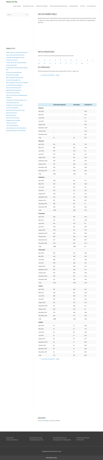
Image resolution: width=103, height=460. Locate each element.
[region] (17, 31)
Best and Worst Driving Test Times (15, 110)
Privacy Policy (10, 437)
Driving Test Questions (12, 107)
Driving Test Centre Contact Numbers (16, 62)
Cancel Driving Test (11, 123)
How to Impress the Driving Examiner (16, 128)
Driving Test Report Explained (14, 85)
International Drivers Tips (60, 437)
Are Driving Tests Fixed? (12, 92)
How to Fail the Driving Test (13, 87)
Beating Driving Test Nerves (13, 90)
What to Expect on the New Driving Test (16, 52)
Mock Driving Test (11, 115)
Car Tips (82, 6)
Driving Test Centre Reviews (14, 72)
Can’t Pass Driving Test (12, 102)
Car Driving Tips (91, 6)
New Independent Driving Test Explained (17, 82)
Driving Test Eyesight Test (13, 80)
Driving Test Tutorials (41, 6)
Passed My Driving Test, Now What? (15, 130)
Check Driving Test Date (12, 118)
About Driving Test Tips (36, 437)
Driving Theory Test (28, 6)
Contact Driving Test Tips (36, 440)
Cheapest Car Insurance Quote (14, 105)
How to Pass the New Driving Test (15, 55)
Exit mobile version (51, 457)
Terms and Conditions (12, 440)
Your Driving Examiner (12, 125)
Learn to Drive (17, 6)
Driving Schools (73, 6)
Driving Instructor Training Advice (62, 440)
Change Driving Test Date (13, 120)
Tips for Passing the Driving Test (58, 6)
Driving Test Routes (11, 65)
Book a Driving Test (11, 113)
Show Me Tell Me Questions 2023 (15, 57)
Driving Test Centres (11, 60)
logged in (47, 420)
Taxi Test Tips (80, 440)
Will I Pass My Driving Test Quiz (14, 77)
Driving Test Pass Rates (12, 75)
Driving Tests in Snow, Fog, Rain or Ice (16, 100)
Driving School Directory (83, 437)
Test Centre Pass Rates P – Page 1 (50, 75)
